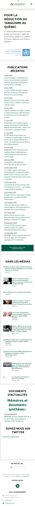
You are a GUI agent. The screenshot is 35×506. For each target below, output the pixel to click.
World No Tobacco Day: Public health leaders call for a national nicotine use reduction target (16, 103)
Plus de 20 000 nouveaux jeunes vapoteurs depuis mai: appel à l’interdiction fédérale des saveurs (15, 228)
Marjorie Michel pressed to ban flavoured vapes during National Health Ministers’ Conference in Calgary (17, 217)
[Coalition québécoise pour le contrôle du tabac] (17, 4)
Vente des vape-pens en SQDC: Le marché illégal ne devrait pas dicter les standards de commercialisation (17, 207)
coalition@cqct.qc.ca (10, 503)
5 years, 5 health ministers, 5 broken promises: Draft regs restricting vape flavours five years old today (16, 93)
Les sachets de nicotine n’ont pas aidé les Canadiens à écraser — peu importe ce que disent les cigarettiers (17, 187)
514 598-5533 (8, 500)
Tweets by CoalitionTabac (10, 437)
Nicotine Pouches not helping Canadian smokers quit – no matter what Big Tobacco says (17, 197)
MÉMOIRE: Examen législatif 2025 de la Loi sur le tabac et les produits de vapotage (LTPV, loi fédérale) (17, 238)
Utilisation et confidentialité (22, 476)
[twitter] (17, 486)
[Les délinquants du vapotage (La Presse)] (18, 293)
